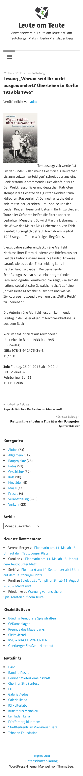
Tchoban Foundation (22, 732)
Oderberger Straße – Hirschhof (30, 645)
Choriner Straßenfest (23, 683)
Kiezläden (15, 482)
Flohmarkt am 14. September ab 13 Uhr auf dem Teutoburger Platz (41, 572)
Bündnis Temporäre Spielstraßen (32, 618)
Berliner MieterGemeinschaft (29, 678)
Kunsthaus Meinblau (23, 710)
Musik (12, 488)
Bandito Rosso (18, 672)
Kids (11, 477)
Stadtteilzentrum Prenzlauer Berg (32, 727)
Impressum (41, 755)
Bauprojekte (17, 460)
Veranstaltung (36, 73)
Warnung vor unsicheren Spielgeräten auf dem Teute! (33, 594)
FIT (10, 688)
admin (34, 101)
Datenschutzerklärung (41, 761)
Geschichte (16, 471)
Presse (13, 493)
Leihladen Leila (19, 716)
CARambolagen (19, 623)
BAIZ (11, 667)
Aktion (13, 449)
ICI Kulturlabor (18, 705)
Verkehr (14, 504)
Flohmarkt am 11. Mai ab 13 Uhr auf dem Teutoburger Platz (39, 550)
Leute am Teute (41, 24)
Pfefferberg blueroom (24, 721)
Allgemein (15, 455)
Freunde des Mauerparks (26, 629)
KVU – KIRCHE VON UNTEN (27, 640)
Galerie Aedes (18, 694)
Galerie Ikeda (17, 699)
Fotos (12, 466)
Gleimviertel (17, 634)
